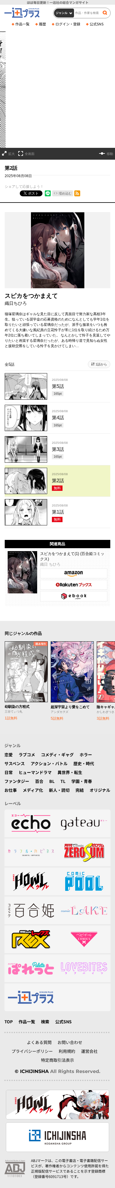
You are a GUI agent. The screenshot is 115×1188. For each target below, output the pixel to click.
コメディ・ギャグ (57, 755)
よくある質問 (39, 1042)
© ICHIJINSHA (32, 1071)
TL (62, 781)
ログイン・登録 (67, 23)
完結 (79, 790)
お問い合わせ (70, 1042)
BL (52, 781)
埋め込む (65, 193)
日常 (8, 772)
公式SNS (97, 23)
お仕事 (10, 790)
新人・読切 (59, 790)
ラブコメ (27, 755)
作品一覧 (22, 23)
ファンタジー (16, 781)
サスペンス (14, 763)
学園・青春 (81, 781)
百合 (39, 781)
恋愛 (8, 755)
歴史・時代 (83, 763)
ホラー (86, 755)
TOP (8, 1021)
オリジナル (100, 790)
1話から (101, 364)
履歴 (42, 23)
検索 (45, 1021)
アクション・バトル (49, 763)
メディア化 (33, 790)
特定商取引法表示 (57, 1060)
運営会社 (89, 1051)
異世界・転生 (70, 772)
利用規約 (67, 1051)
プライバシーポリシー (32, 1051)
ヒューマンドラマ (35, 772)
